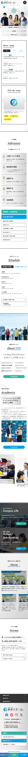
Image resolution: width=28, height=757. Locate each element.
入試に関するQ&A (8, 217)
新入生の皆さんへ (6, 232)
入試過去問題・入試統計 (8, 228)
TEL (12, 722)
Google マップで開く (7, 658)
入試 (14, 50)
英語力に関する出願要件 (8, 221)
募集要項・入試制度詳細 (10, 212)
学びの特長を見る (14, 447)
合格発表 (14, 31)
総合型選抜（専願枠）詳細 (8, 299)
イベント (21, 50)
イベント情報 (23, 755)
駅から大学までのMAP (7, 655)
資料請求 (5, 733)
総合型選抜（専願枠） (7, 266)
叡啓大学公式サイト (5, 755)
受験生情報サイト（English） (9, 744)
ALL (7, 50)
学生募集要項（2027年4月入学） (7, 304)
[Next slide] (24, 100)
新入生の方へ (6, 698)
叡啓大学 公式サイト (7, 740)
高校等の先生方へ (6, 239)
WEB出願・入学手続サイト (14, 27)
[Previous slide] (3, 100)
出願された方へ (14, 34)
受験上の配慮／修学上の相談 (9, 236)
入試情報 (14, 755)
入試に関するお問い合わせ (8, 737)
